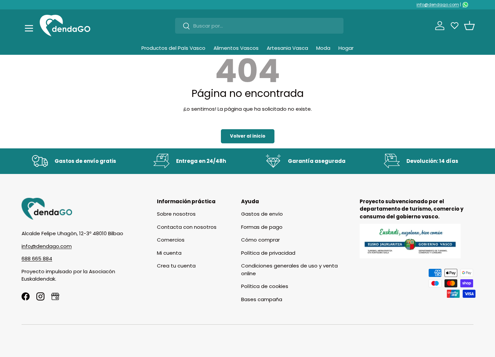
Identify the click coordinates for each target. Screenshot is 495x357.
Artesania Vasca (287, 47)
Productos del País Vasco (173, 47)
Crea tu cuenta (176, 265)
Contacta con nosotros (187, 226)
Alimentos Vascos (236, 47)
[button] (469, 25)
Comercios (171, 239)
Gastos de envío (262, 213)
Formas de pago (262, 226)
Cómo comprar (260, 239)
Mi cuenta (169, 252)
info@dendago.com (438, 4)
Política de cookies (264, 286)
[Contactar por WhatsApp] (465, 4)
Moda (323, 47)
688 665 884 (37, 258)
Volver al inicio (247, 136)
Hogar (346, 47)
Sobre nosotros (176, 213)
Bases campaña (261, 299)
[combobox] (259, 26)
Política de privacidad (268, 252)
